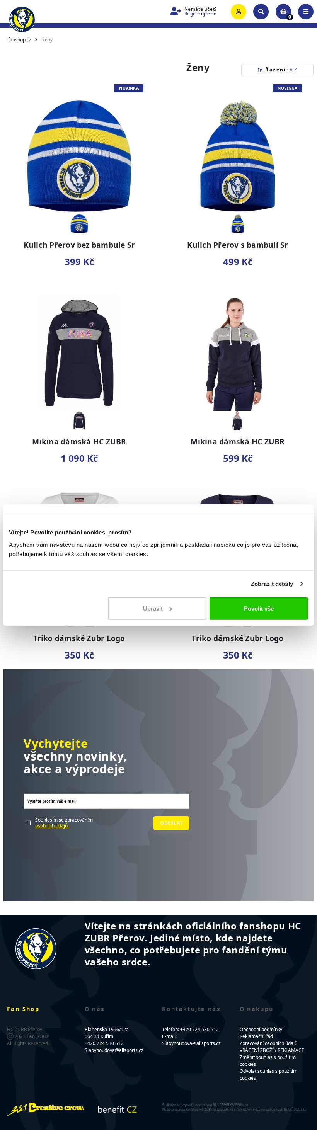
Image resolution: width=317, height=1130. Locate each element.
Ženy (48, 39)
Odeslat (171, 822)
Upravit (153, 608)
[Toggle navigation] (306, 11)
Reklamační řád (256, 1036)
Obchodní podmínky (261, 1029)
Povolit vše (259, 608)
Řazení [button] (280, 69)
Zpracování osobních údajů (268, 1043)
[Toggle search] (261, 11)
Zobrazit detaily (272, 583)
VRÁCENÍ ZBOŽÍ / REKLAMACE (272, 1050)
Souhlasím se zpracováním (64, 823)
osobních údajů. (52, 825)
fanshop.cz (19, 39)
